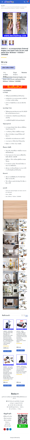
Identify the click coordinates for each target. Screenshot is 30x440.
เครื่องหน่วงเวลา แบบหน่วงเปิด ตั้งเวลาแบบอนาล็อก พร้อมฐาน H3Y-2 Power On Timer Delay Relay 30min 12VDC (21, 370)
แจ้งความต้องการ (7, 351)
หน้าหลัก (3, 5)
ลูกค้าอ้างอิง (7, 424)
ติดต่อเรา (7, 422)
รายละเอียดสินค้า (5, 75)
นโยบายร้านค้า (7, 426)
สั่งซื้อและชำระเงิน (7, 416)
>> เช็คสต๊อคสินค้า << (15, 87)
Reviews (24, 72)
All (26, 315)
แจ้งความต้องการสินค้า (8, 67)
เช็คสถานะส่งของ (7, 418)
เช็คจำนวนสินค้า (7, 420)
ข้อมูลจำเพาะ (15, 73)
